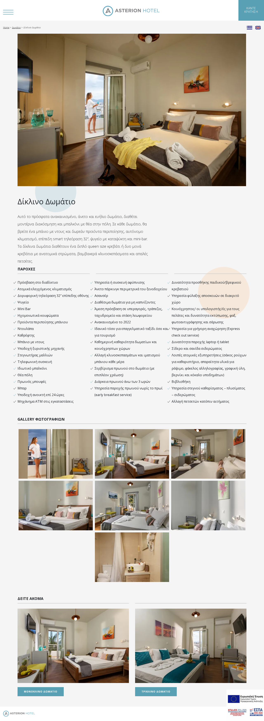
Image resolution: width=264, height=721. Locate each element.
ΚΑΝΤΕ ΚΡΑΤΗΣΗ (251, 10)
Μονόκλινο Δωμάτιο (40, 691)
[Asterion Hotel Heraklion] (131, 11)
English (258, 27)
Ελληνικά (249, 27)
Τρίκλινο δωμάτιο (155, 691)
